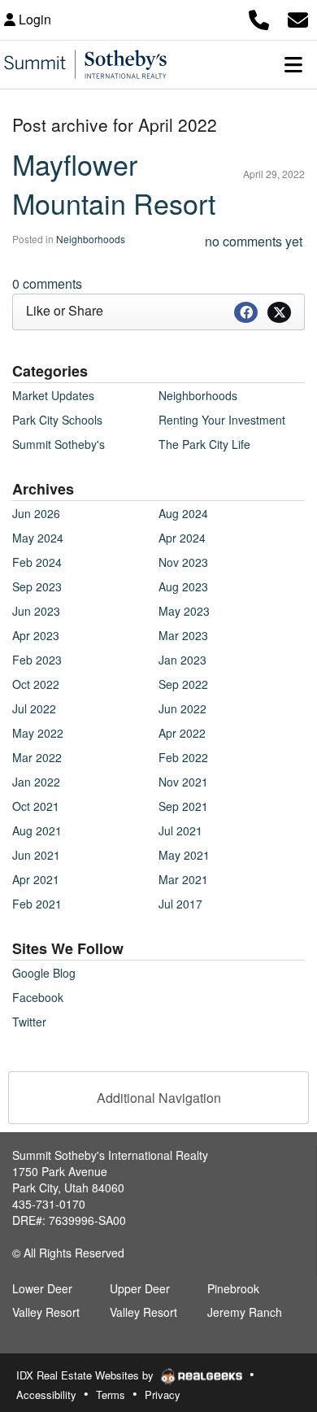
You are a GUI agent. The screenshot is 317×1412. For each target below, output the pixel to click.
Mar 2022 (37, 757)
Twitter (29, 1021)
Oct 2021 (35, 806)
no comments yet (253, 241)
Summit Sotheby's (58, 444)
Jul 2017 (180, 904)
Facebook (37, 997)
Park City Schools (57, 420)
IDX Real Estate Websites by (86, 1375)
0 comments (47, 283)
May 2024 (37, 538)
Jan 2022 (36, 782)
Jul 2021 (180, 830)
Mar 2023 (183, 635)
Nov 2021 (183, 782)
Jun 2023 (36, 611)
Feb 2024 (37, 562)
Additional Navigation (159, 1097)
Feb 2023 (37, 660)
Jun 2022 (182, 708)
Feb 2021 (37, 904)
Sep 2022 (183, 684)
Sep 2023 (37, 586)
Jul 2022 (34, 708)
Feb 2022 (183, 757)
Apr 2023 (35, 635)
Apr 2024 (182, 538)
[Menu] (293, 64)
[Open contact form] (298, 17)
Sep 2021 (183, 806)
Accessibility (46, 1394)
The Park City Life (204, 444)
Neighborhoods (90, 239)
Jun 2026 (36, 513)
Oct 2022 (35, 684)
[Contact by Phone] (259, 17)
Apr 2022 (182, 733)
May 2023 (184, 611)
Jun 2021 (36, 855)
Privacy (162, 1394)
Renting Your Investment (221, 420)
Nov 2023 (183, 562)
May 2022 (37, 733)
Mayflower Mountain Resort (113, 183)
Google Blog (44, 973)
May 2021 (184, 855)
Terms (110, 1394)
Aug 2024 (183, 513)
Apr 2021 (35, 879)
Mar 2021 (183, 879)
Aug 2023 (183, 586)
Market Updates (53, 395)
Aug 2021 (37, 830)
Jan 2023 (182, 660)
